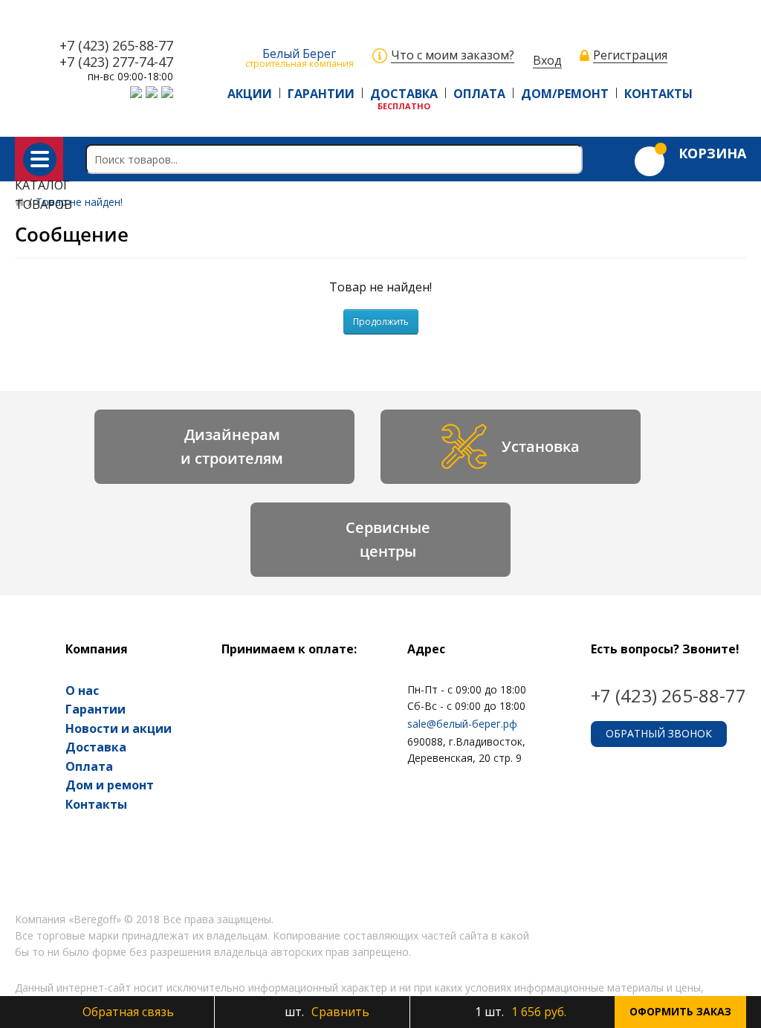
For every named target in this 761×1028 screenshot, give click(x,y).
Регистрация (630, 55)
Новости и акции (118, 728)
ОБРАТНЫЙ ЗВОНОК (659, 733)
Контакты (96, 804)
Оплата (89, 766)
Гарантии (95, 709)
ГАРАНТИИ (321, 93)
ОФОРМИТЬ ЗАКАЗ (680, 1011)
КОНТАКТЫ (658, 93)
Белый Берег (299, 56)
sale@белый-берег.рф (462, 724)
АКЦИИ (249, 93)
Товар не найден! (79, 202)
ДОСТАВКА (404, 93)
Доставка (95, 747)
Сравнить (325, 1011)
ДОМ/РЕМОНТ (565, 93)
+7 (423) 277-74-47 (116, 62)
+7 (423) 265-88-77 (116, 46)
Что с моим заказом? (452, 55)
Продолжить (381, 321)
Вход (547, 60)
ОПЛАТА (479, 93)
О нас (82, 690)
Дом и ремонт (109, 785)
